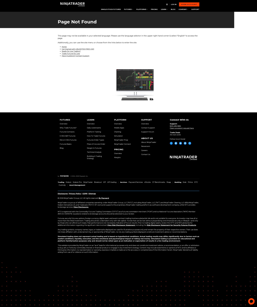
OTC (196, 182)
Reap (169, 182)
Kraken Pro (77, 182)
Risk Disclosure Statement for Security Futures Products (171, 225)
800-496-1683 (175, 126)
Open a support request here (182, 128)
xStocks (147, 182)
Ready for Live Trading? (71, 51)
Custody (62, 185)
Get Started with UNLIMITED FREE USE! (78, 49)
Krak (184, 182)
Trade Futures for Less (71, 54)
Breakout (98, 182)
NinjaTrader (88, 182)
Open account (189, 4)
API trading (111, 182)
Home (64, 47)
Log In (173, 4)
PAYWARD (64, 176)
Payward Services (135, 182)
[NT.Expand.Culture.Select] (167, 4)
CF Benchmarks (158, 182)
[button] (128, 9)
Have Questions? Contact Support (75, 56)
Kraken (68, 182)
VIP (104, 182)
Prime (190, 182)
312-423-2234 (175, 135)
